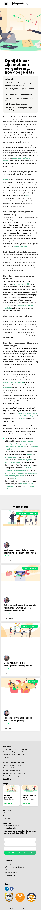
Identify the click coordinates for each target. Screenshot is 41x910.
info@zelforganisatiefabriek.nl (15, 867)
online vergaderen (26, 460)
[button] (6, 3)
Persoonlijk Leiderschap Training (13, 754)
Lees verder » (8, 555)
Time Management (20, 246)
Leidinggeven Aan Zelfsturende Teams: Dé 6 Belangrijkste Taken (20, 551)
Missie (5, 813)
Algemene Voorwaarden (11, 825)
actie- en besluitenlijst (22, 284)
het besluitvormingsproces (14, 473)
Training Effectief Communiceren (14, 763)
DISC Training (7, 757)
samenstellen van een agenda (15, 446)
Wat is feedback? (8, 796)
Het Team (6, 815)
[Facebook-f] (12, 889)
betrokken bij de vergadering (13, 382)
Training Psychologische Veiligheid (14, 773)
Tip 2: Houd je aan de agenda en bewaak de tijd (20, 90)
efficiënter (29, 195)
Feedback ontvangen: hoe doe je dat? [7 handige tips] (20, 719)
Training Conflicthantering (11, 768)
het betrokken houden (13, 462)
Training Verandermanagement (13, 776)
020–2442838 (9, 864)
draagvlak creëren (20, 470)
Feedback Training (9, 760)
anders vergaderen (11, 457)
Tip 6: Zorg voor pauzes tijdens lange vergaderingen (18, 109)
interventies (17, 478)
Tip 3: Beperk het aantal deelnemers (18, 95)
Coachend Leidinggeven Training (13, 752)
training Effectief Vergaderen (27, 416)
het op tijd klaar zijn (16, 476)
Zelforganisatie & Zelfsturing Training (15, 749)
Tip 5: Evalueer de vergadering (16, 104)
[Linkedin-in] (7, 889)
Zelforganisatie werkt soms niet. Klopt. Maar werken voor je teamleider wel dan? (20, 608)
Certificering (7, 818)
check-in (29, 454)
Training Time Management (12, 771)
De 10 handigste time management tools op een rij (18, 664)
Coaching (7, 779)
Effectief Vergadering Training (12, 765)
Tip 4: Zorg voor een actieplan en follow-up (20, 99)
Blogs (5, 783)
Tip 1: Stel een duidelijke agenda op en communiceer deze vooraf (19, 84)
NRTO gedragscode (9, 828)
